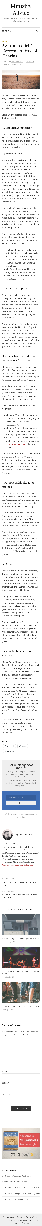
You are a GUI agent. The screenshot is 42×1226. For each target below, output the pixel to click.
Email (5, 1083)
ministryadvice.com (15, 444)
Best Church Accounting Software (16, 1176)
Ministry (6, 41)
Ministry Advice (21, 10)
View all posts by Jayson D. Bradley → (18, 865)
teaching (21, 817)
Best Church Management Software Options (21, 1193)
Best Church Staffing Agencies (15, 1199)
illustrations (13, 814)
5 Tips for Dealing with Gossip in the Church (20, 1006)
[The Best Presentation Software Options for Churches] (21, 957)
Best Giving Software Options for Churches (20, 1188)
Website (6, 1094)
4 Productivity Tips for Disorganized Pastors (20, 938)
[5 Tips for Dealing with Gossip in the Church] (21, 992)
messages (23, 814)
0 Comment (16, 64)
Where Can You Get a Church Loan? (17, 1182)
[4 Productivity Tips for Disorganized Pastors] (21, 925)
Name (5, 1072)
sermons (33, 814)
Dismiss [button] (25, 1223)
